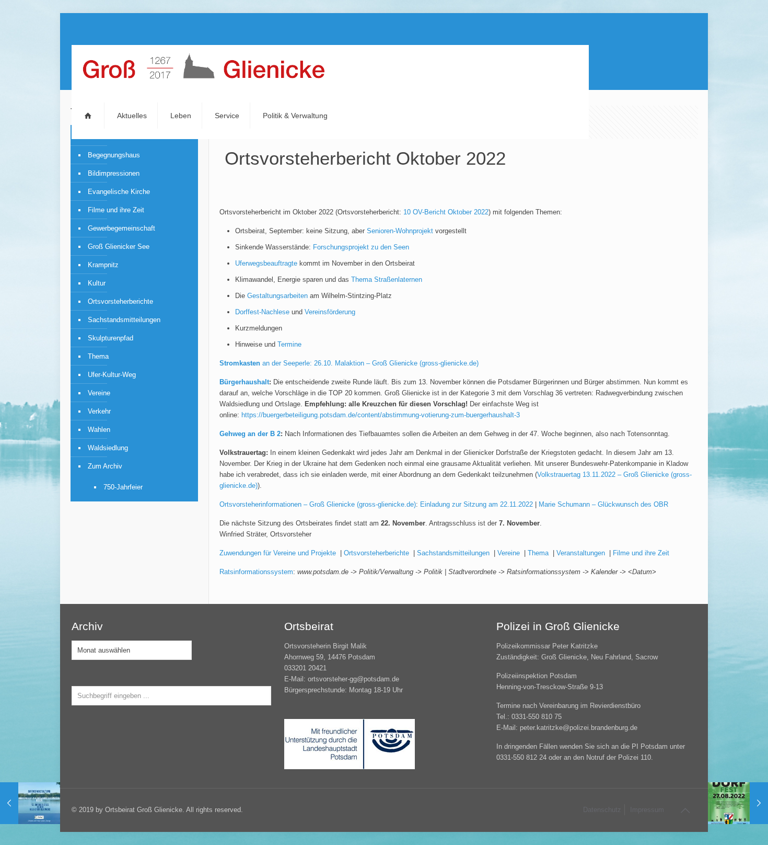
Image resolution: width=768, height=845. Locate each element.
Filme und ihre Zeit (641, 553)
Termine (289, 344)
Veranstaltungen (580, 553)
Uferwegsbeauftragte (266, 263)
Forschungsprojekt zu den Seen (361, 247)
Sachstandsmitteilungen (453, 553)
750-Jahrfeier (123, 487)
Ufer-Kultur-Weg (112, 375)
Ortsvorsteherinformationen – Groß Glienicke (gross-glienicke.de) (317, 504)
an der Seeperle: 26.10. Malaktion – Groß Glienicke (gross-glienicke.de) (349, 363)
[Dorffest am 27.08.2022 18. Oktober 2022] (738, 803)
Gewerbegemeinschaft (121, 228)
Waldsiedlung (108, 448)
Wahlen (99, 429)
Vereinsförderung (330, 312)
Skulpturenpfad (110, 338)
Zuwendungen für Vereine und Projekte (277, 553)
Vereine (508, 553)
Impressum (647, 810)
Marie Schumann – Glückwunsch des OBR (603, 504)
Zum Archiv (105, 466)
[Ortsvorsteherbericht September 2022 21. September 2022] (30, 803)
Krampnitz (103, 265)
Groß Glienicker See (118, 246)
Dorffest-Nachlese (262, 312)
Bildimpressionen (113, 173)
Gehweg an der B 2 (250, 434)
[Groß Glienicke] (203, 68)
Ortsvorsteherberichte (376, 553)
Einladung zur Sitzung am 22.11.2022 (476, 504)
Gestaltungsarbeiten (277, 296)
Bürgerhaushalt (244, 382)
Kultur (97, 283)
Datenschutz (602, 810)
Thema (538, 553)
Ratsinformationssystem (256, 572)
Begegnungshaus (114, 155)
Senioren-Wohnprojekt (400, 231)
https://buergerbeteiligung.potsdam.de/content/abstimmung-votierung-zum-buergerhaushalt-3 (380, 415)
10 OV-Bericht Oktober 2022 (445, 212)
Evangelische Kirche (119, 192)
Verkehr (99, 411)
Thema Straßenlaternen (386, 279)
